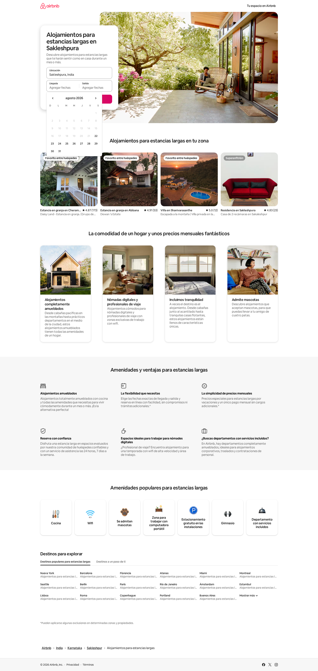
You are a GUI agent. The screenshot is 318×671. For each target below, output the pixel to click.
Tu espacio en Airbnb (261, 6)
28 (88, 143)
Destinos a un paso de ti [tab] (110, 561)
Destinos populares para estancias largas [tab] (65, 561)
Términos (88, 664)
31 (59, 151)
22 (95, 136)
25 (66, 143)
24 (59, 143)
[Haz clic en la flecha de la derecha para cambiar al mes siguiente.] (95, 98)
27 (81, 143)
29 (95, 143)
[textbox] (62, 87)
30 (52, 151)
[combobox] (79, 74)
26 (74, 143)
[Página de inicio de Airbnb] (49, 6)
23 (52, 143)
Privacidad (72, 664)
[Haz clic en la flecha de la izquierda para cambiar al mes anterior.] (53, 98)
